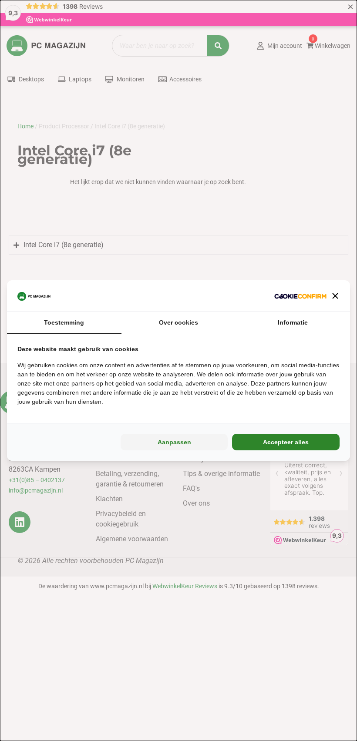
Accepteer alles (286, 442)
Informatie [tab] (293, 322)
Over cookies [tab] (178, 322)
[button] (335, 296)
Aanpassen (174, 442)
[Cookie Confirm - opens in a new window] (300, 296)
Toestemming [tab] (64, 322)
